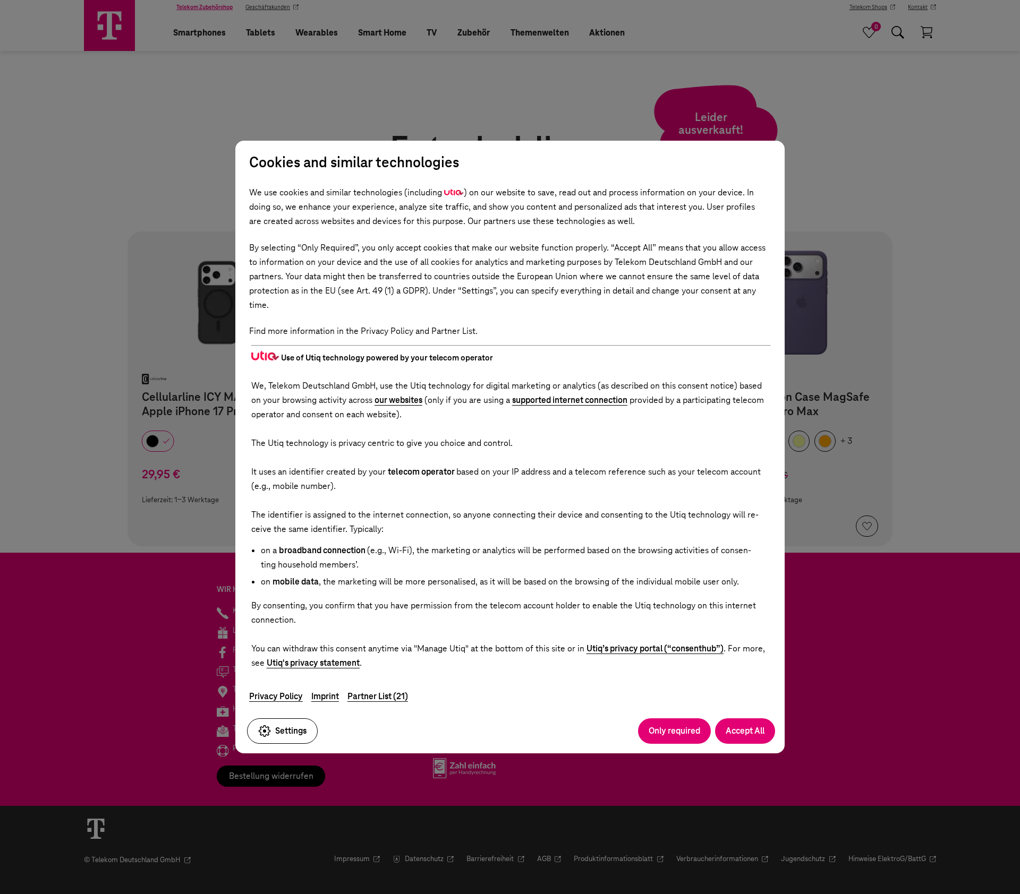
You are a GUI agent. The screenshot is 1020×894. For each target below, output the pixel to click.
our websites (398, 400)
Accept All (745, 730)
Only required (674, 730)
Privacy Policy (276, 696)
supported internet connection (569, 400)
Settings (291, 730)
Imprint (325, 696)
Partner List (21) (377, 696)
